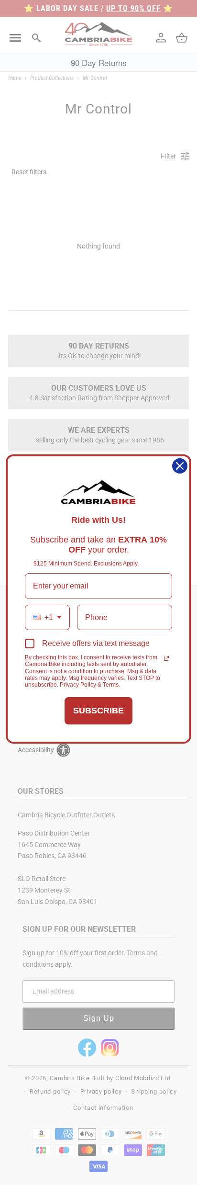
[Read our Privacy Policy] (166, 658)
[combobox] (47, 617)
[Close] (179, 465)
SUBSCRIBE (98, 710)
